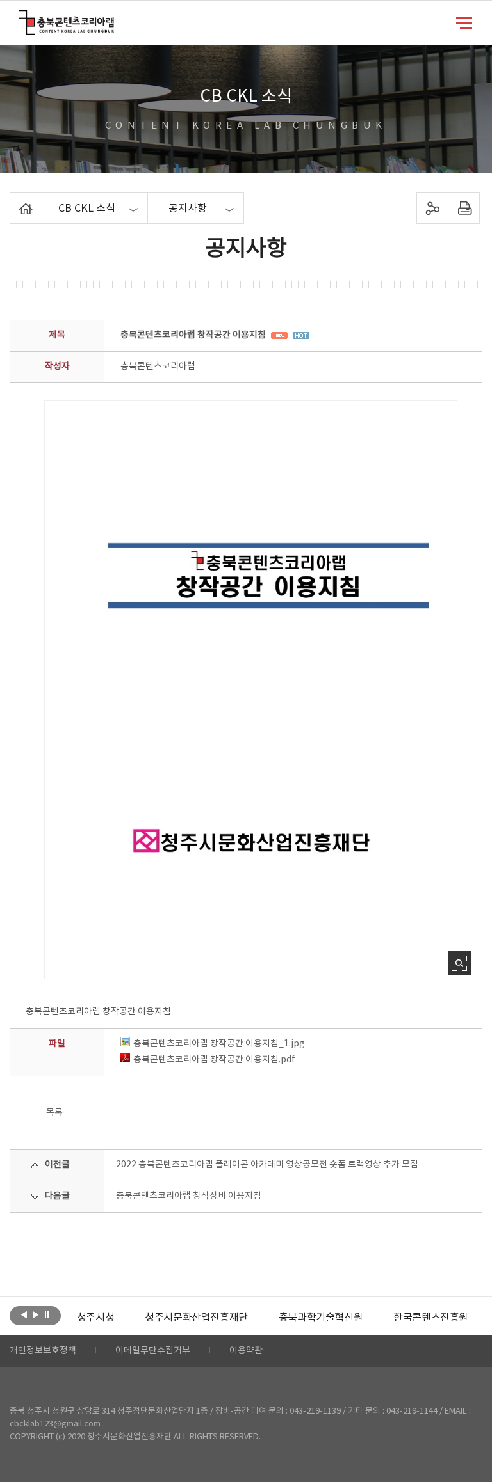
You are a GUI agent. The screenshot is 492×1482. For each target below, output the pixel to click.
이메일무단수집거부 (152, 1351)
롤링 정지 (47, 1314)
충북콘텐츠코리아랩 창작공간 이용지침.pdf (214, 1060)
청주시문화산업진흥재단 (196, 1317)
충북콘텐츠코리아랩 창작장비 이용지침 (188, 1196)
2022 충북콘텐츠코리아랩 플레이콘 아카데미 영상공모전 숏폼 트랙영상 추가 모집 (267, 1165)
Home (13, 199)
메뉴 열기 (464, 22)
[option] (95, 1317)
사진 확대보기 (460, 963)
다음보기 (35, 1314)
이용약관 (246, 1351)
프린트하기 (463, 208)
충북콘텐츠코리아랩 (22, 17)
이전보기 (24, 1314)
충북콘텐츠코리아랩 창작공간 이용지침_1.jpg (219, 1044)
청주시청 (95, 1317)
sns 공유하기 (432, 208)
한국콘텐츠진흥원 (430, 1317)
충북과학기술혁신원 (321, 1317)
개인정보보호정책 (43, 1351)
